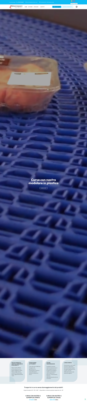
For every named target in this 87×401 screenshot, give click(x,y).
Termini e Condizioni (74, 3)
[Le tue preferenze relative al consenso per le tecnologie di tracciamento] (85, 399)
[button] (36, 7)
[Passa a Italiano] (71, 1)
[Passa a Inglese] (74, 1)
